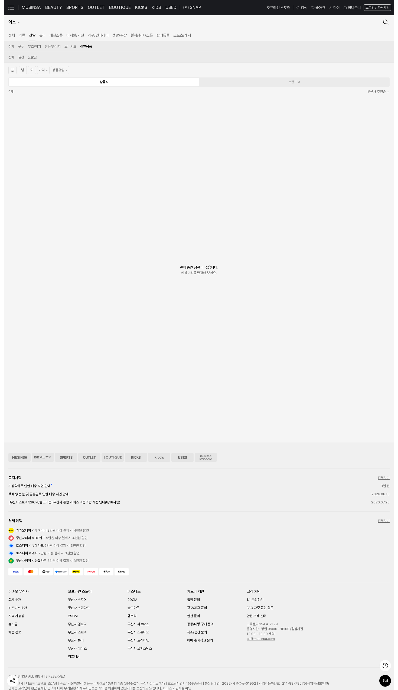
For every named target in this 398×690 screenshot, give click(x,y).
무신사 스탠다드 (79, 608)
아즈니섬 (74, 657)
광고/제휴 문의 (197, 608)
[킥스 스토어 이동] (136, 457)
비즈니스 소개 (17, 608)
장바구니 (354, 7)
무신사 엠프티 (77, 624)
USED (171, 7)
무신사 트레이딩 (138, 640)
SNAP (195, 7)
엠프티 (132, 616)
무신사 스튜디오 (138, 632)
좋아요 (320, 7)
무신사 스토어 (77, 600)
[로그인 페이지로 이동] (377, 7)
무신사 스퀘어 (77, 632)
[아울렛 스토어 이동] (89, 457)
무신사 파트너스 (138, 624)
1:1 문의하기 (255, 600)
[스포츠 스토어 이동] (66, 457)
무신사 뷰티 (76, 640)
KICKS (141, 7)
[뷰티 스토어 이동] (43, 457)
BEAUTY (53, 7)
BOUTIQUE (120, 7)
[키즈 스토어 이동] (159, 457)
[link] (11, 35)
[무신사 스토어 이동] (19, 457)
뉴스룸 (12, 624)
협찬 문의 (193, 616)
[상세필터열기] (12, 70)
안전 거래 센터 (256, 616)
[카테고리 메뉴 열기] (11, 7)
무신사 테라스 (77, 648)
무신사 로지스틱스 (140, 648)
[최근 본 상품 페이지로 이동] (385, 666)
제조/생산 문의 (197, 632)
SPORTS (74, 7)
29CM (73, 616)
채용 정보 (14, 632)
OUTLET (96, 7)
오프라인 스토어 (278, 7)
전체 (385, 681)
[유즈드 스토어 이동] (182, 457)
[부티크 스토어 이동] (113, 457)
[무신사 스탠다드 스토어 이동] (206, 457)
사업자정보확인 (317, 683)
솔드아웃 (133, 608)
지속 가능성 (16, 616)
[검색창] (386, 22)
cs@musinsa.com (261, 639)
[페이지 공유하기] (13, 681)
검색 (304, 7)
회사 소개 (14, 600)
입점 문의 (193, 600)
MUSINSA (31, 7)
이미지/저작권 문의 (200, 640)
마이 (336, 7)
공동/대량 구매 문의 (200, 624)
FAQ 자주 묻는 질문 (260, 608)
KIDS (156, 7)
